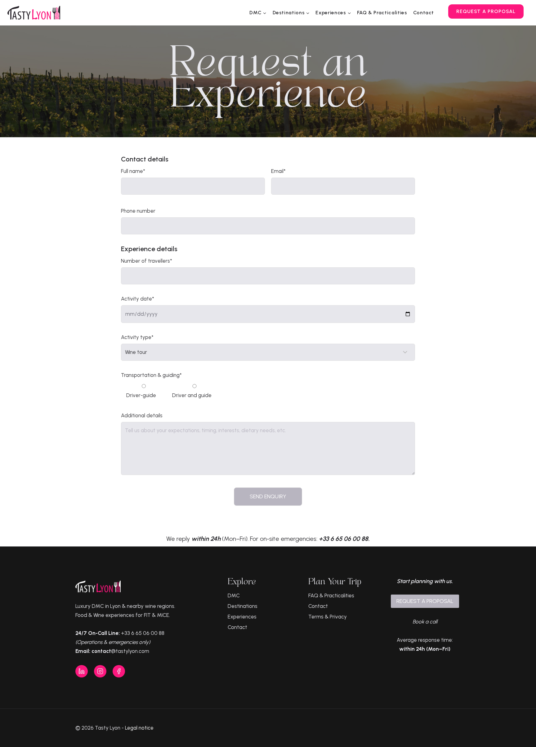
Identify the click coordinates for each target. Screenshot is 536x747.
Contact (423, 13)
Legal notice (139, 728)
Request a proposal (486, 11)
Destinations (242, 606)
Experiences (242, 616)
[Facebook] (119, 671)
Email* (278, 171)
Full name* (133, 171)
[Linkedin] (81, 671)
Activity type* (137, 337)
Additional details (142, 415)
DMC (234, 595)
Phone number (138, 211)
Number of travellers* (146, 261)
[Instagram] (100, 671)
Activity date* (137, 299)
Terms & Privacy (327, 616)
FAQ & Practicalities (382, 13)
